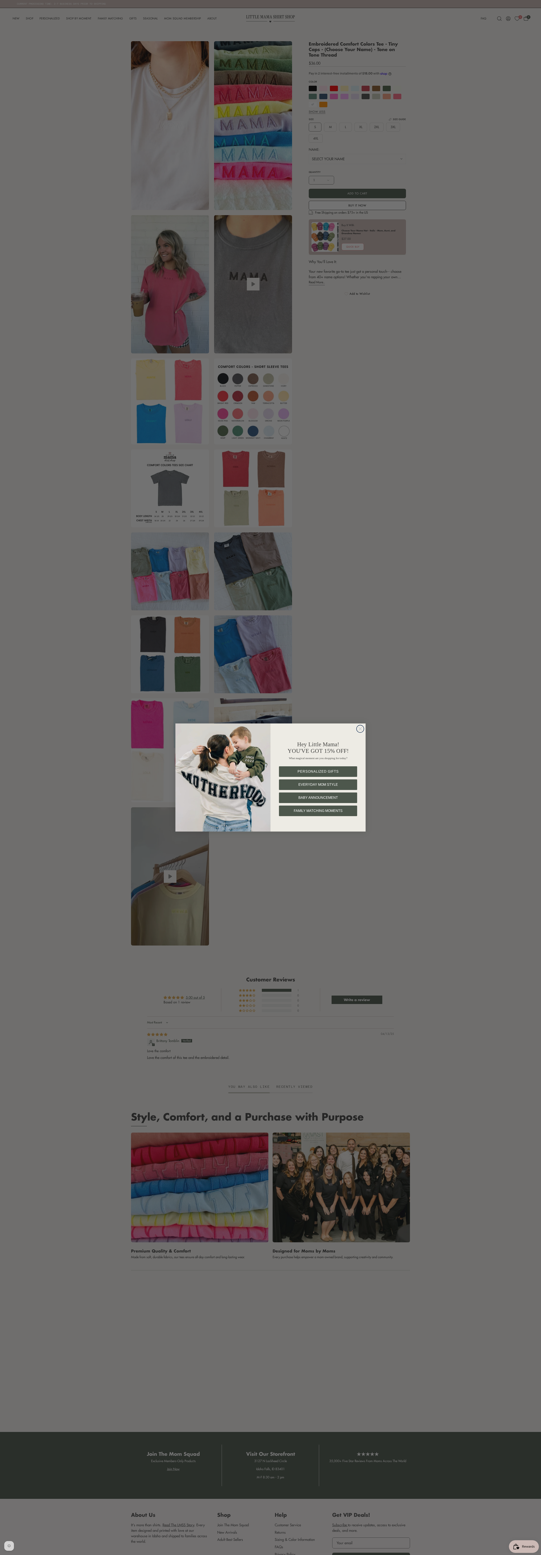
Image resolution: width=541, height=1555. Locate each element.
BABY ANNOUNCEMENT (318, 797)
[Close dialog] (360, 729)
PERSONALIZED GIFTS (318, 771)
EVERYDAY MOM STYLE (318, 784)
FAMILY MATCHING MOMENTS (318, 811)
